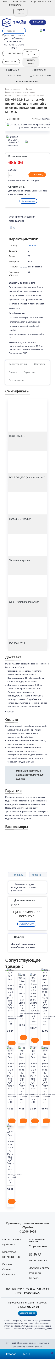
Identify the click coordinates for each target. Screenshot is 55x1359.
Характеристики (18, 364)
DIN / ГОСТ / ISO (11, 1257)
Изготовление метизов (37, 1240)
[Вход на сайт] (7, 13)
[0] (41, 30)
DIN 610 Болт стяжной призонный (30, 95)
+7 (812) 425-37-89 (37, 1288)
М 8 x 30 (18, 875)
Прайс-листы (9, 1244)
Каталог (29, 89)
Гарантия (7, 1264)
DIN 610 (32, 245)
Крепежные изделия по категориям (20, 92)
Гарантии (29, 372)
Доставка (39, 364)
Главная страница (13, 89)
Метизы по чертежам (35, 1255)
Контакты (34, 1278)
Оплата (13, 372)
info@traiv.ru (32, 1292)
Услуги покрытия (38, 1246)
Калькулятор (9, 1252)
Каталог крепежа (11, 1239)
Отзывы (6, 1269)
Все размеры (16, 380)
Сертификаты (9, 1274)
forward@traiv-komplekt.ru (19, 737)
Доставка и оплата (39, 1268)
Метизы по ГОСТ (38, 1260)
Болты (8, 95)
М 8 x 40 (37, 875)
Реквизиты (35, 1273)
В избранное (13, 119)
